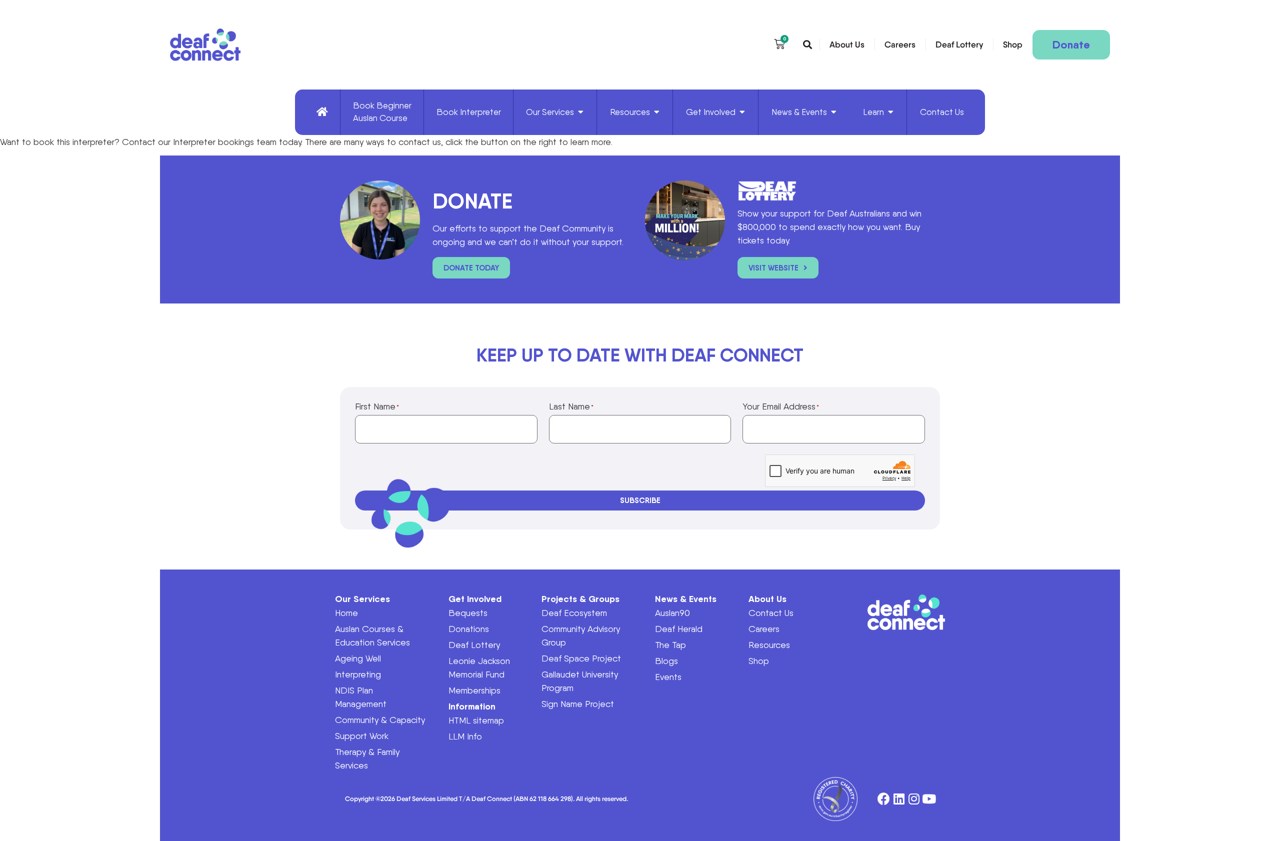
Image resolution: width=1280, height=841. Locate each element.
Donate (1071, 45)
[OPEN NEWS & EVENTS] (834, 112)
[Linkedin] (898, 799)
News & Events (685, 598)
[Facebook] (884, 799)
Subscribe (640, 500)
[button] (807, 45)
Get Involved (475, 598)
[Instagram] (914, 799)
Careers (900, 45)
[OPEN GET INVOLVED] (742, 112)
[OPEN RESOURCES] (656, 112)
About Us (847, 45)
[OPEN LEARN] (890, 112)
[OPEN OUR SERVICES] (580, 112)
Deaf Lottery (959, 45)
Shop (1012, 45)
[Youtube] (928, 799)
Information (472, 706)
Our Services (362, 598)
